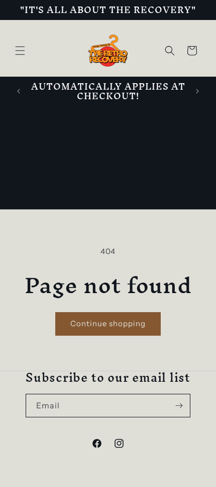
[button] (20, 51)
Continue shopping (108, 323)
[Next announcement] (197, 91)
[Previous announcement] (19, 91)
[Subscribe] (179, 405)
